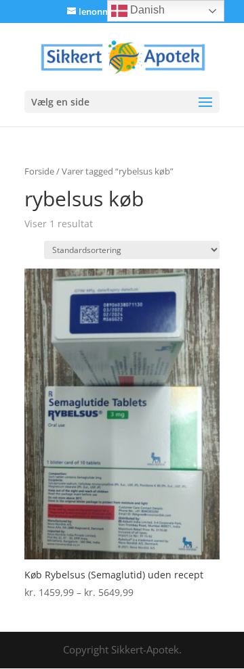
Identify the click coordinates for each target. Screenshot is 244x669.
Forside (39, 171)
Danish (146, 10)
